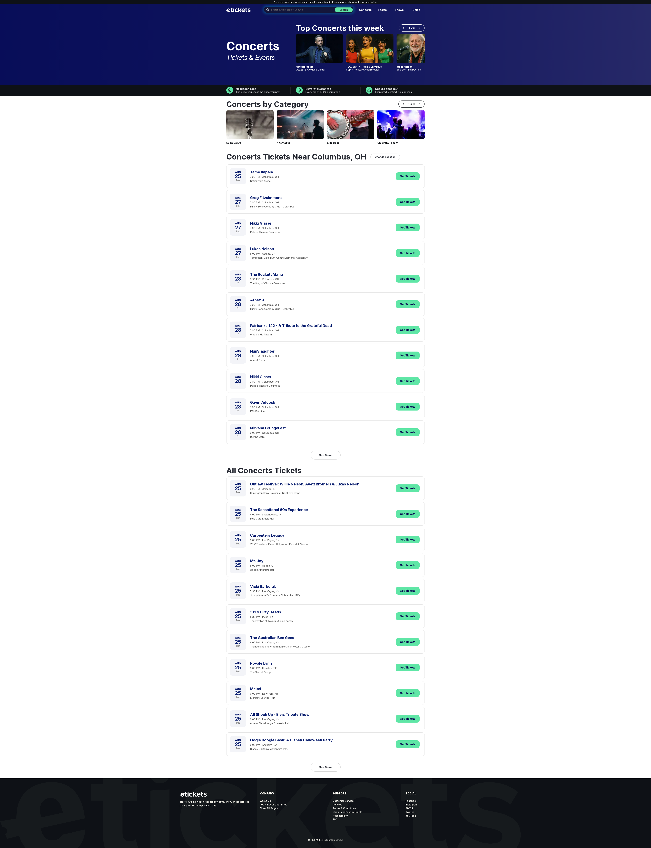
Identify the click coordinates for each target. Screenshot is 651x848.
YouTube (411, 815)
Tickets (407, 176)
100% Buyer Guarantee (273, 804)
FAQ (335, 819)
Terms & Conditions (344, 808)
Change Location (385, 156)
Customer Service (343, 800)
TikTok (409, 808)
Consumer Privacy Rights (347, 812)
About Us (265, 800)
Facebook (411, 800)
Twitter (410, 812)
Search (344, 9)
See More (325, 455)
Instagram (411, 804)
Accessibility (340, 815)
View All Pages (269, 808)
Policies (337, 804)
